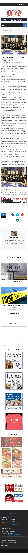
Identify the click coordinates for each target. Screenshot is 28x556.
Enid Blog (4, 62)
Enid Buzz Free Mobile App (7, 539)
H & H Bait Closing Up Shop (14, 282)
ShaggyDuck (5, 63)
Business (5, 283)
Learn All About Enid (6, 528)
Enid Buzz (10, 551)
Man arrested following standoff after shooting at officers (14, 306)
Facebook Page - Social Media (8, 531)
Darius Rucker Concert (14, 313)
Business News (10, 283)
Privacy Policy (4, 545)
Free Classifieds (4, 530)
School (9, 62)
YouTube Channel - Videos (7, 533)
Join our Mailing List (5, 522)
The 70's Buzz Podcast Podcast (8, 542)
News (13, 309)
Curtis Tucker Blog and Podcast (8, 540)
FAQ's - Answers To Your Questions (9, 521)
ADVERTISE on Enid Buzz (7, 517)
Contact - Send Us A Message (8, 519)
